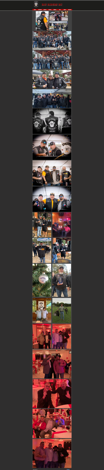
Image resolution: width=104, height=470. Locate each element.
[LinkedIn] (67, 469)
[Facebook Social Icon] (68, 469)
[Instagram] (66, 469)
